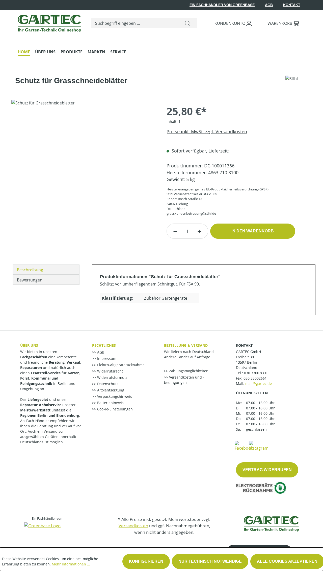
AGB (269, 5)
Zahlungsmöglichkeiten (188, 370)
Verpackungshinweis (114, 396)
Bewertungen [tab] (29, 280)
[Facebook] (244, 445)
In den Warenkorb (252, 231)
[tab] (46, 270)
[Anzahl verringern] (175, 231)
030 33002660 (255, 372)
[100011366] (83, 154)
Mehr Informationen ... (71, 564)
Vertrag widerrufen (267, 470)
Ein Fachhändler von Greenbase (222, 5)
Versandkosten (133, 526)
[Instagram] (258, 445)
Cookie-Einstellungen (114, 409)
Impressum (106, 358)
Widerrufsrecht (109, 371)
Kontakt (291, 5)
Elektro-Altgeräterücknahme (120, 364)
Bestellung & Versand (186, 345)
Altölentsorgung (110, 390)
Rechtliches (104, 345)
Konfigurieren (146, 561)
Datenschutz (107, 383)
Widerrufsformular (112, 377)
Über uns (29, 345)
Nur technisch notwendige (210, 561)
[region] (84, 154)
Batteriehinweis (110, 402)
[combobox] (135, 23)
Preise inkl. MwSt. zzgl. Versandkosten (207, 131)
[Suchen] (188, 23)
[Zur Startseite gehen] (49, 22)
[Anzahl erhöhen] (199, 231)
